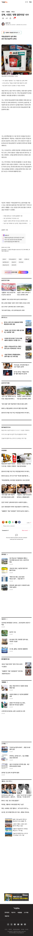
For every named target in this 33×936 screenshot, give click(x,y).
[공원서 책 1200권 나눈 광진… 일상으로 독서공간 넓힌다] (4, 705)
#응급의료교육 (6, 265)
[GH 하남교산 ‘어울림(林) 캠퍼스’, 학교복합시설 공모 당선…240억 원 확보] (4, 561)
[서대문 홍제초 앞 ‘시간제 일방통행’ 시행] (4, 696)
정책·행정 (3, 554)
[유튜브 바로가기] (15, 924)
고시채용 (3, 743)
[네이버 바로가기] (21, 924)
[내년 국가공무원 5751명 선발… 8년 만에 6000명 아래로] (4, 766)
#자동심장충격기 (12, 259)
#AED (20, 259)
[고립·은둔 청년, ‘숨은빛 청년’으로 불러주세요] (4, 570)
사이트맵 (22, 929)
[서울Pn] (4, 2)
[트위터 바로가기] (11, 924)
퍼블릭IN (7, 916)
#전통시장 (26, 259)
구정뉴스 (13, 11)
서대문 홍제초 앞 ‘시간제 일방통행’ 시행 (12, 216)
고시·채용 (26, 912)
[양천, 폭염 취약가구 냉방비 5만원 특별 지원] (4, 688)
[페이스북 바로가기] (8, 924)
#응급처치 (14, 262)
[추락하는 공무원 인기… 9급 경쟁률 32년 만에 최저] (4, 758)
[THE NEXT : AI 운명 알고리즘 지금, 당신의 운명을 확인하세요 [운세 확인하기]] (16, 272)
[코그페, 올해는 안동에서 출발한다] (4, 650)
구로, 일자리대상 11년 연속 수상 (11, 218)
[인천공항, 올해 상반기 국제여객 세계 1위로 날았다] (4, 587)
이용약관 (10, 929)
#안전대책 (14, 265)
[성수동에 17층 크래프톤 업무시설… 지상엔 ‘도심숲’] (4, 641)
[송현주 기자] (3, 24)
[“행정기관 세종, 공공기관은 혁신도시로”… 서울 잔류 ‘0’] (4, 579)
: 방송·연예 (6, 781)
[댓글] (14, 18)
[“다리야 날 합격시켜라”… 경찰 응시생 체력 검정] (4, 749)
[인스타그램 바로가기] (18, 924)
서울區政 (8, 11)
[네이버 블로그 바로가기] (25, 924)
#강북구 (4, 259)
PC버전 (26, 929)
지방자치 (3, 619)
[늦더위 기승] (4, 633)
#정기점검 (21, 262)
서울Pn (3, 11)
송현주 (6, 23)
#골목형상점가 (6, 262)
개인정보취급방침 (16, 929)
